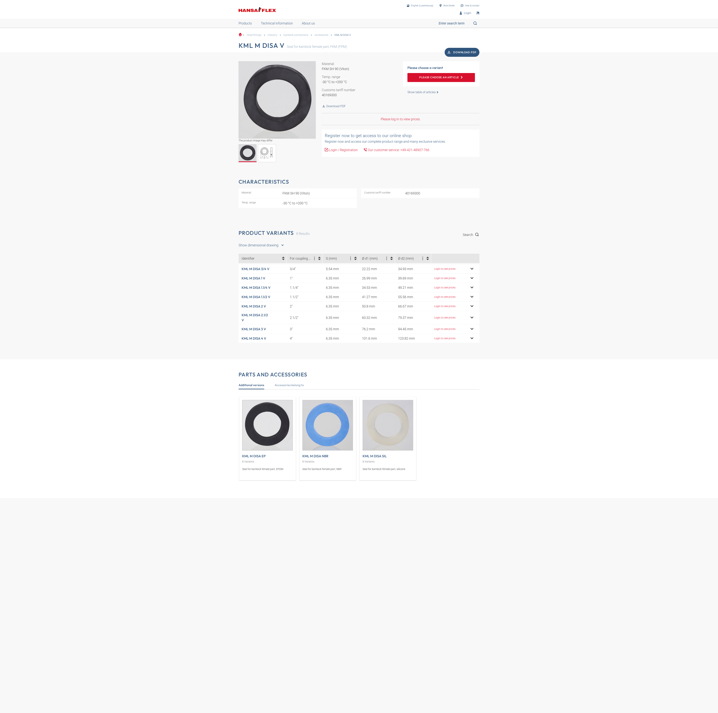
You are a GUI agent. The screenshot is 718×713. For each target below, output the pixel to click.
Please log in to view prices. (401, 119)
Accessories (321, 35)
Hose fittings (254, 35)
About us (308, 23)
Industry (272, 35)
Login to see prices (444, 268)
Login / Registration (343, 150)
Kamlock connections (295, 35)
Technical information (277, 23)
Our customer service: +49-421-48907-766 (398, 150)
